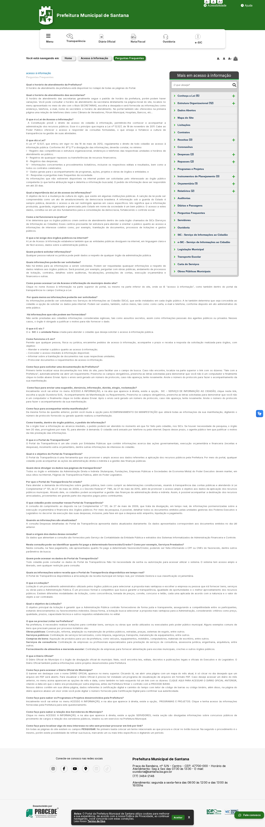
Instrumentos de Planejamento (198, 176)
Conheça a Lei (188, 95)
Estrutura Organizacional (195, 103)
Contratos (184, 132)
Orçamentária (188, 183)
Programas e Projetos (191, 168)
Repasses (186, 161)
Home (68, 58)
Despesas (186, 154)
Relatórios (186, 190)
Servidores (184, 220)
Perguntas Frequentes (191, 212)
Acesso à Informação (94, 58)
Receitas (185, 139)
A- (207, 2)
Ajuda (248, 5)
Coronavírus (185, 146)
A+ (220, 2)
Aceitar (178, 817)
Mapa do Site (186, 117)
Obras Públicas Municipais (194, 271)
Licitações (184, 125)
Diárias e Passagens (190, 205)
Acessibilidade (216, 5)
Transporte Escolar (189, 256)
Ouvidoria (184, 227)
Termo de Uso (96, 821)
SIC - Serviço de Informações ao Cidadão (203, 234)
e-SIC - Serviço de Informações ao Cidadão (204, 242)
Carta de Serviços (188, 264)
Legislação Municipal (191, 249)
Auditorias (184, 198)
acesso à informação (38, 73)
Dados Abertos (187, 110)
